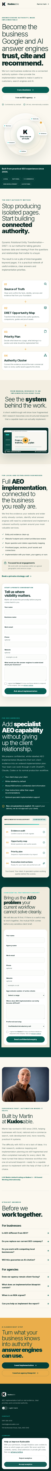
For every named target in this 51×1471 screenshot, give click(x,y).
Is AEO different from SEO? (25, 1233)
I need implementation (24, 1365)
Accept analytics (25, 1464)
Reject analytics (25, 1458)
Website (8, 651)
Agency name (11, 945)
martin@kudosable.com (10, 1424)
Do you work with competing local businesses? (25, 1250)
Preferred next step (13, 1022)
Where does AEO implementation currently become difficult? (22, 1002)
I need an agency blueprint (24, 1373)
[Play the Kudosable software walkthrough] (25, 440)
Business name (10, 617)
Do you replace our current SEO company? (25, 1241)
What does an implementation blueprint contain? (25, 1286)
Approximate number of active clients (20, 991)
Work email (9, 627)
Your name (9, 607)
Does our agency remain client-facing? (25, 1276)
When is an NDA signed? (25, 1295)
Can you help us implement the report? (25, 1303)
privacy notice (28, 685)
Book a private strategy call (15, 576)
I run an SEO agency (24, 98)
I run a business (24, 90)
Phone (7, 638)
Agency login (42, 4)
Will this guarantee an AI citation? (25, 1259)
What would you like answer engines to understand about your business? (24, 664)
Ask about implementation (25, 691)
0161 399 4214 (7, 1421)
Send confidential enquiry (25, 1039)
